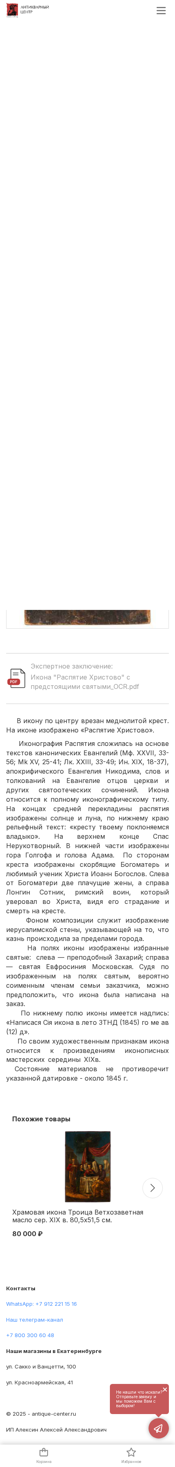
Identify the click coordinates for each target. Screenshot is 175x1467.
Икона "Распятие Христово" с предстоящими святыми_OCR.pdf (85, 682)
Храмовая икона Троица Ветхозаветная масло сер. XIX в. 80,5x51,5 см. (77, 1216)
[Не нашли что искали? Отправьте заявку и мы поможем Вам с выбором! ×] (159, 1428)
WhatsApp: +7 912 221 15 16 (41, 1303)
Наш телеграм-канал (34, 1319)
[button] (152, 1188)
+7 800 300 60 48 (30, 1335)
